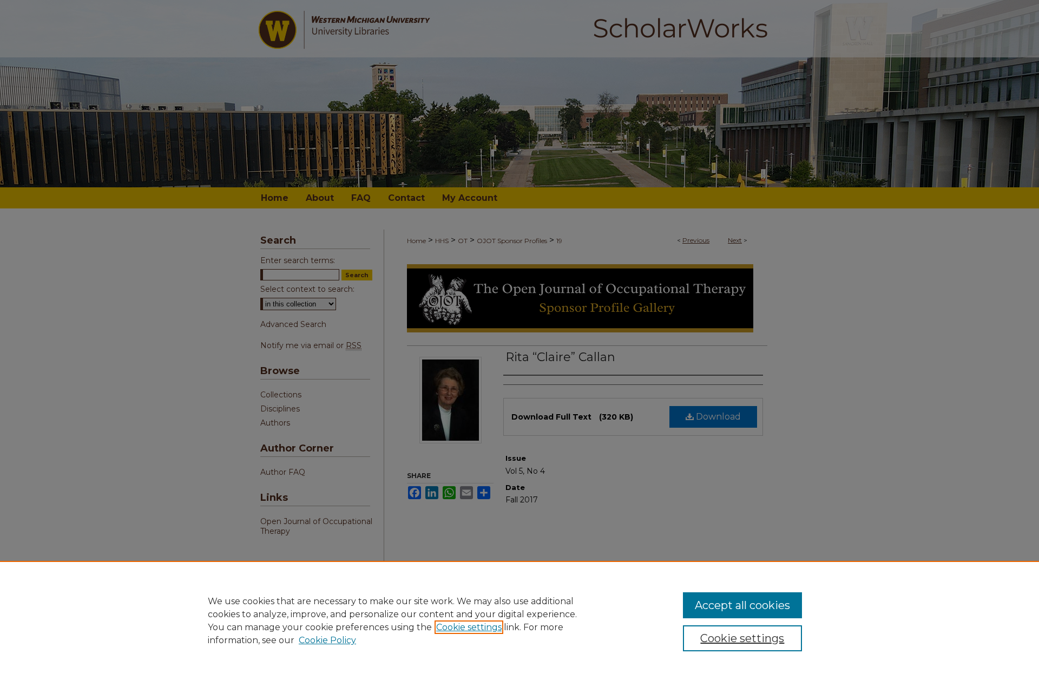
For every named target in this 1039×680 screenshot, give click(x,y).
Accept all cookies (742, 605)
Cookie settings (469, 627)
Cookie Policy (327, 640)
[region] (519, 620)
